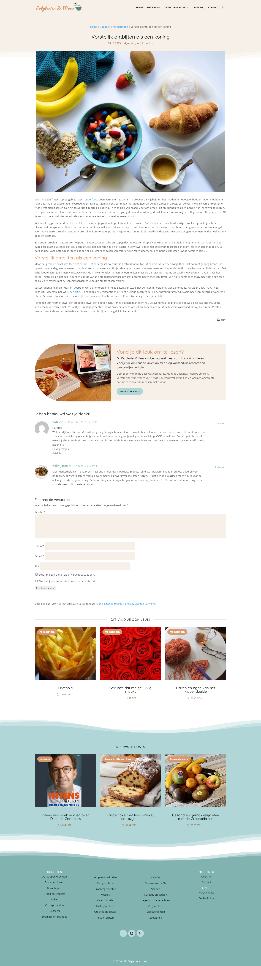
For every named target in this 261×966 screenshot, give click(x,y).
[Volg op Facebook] (123, 933)
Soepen (155, 889)
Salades (155, 877)
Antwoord (220, 423)
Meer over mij (130, 391)
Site (37, 566)
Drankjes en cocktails (54, 916)
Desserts (55, 911)
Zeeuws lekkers (179, 759)
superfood (91, 199)
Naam (39, 546)
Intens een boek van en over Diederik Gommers (65, 817)
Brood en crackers (54, 893)
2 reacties (147, 43)
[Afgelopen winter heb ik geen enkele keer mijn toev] (114, 946)
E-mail (39, 556)
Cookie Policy (206, 898)
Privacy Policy (206, 892)
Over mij (198, 7)
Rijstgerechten (105, 917)
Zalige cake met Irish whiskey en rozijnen (130, 817)
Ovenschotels (105, 900)
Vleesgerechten (156, 911)
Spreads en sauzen (155, 894)
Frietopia (65, 688)
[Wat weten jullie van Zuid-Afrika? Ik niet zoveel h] (178, 946)
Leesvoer (45, 759)
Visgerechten (156, 906)
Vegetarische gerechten (156, 900)
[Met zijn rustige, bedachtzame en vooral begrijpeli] (51, 946)
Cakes (108, 759)
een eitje (75, 292)
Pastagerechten (105, 906)
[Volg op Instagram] (131, 933)
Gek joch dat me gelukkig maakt (130, 690)
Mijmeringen (120, 26)
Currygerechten (54, 905)
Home (139, 7)
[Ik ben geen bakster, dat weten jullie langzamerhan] (146, 946)
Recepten (153, 7)
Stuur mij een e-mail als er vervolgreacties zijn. (67, 574)
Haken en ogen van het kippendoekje (195, 690)
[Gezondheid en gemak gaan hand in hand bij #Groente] (83, 946)
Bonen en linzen (54, 882)
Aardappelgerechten (54, 876)
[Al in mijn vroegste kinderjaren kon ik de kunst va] (210, 946)
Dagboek (105, 26)
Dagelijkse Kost (174, 7)
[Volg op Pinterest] (140, 933)
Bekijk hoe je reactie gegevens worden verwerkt (127, 603)
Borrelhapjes (54, 888)
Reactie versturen (45, 588)
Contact (214, 7)
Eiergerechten (105, 883)
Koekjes (105, 894)
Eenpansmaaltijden (105, 877)
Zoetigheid (155, 917)
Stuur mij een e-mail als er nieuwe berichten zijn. (68, 581)
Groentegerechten (105, 889)
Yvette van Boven (123, 759)
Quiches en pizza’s (105, 911)
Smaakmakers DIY (155, 883)
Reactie (40, 512)
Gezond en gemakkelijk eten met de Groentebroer (195, 817)
